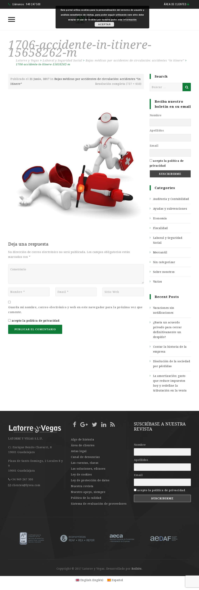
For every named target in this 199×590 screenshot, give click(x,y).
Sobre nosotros (164, 271)
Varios (157, 281)
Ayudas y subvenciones (170, 208)
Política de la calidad (86, 497)
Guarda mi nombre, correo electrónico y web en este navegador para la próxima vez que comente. (75, 310)
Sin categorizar (164, 262)
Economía (160, 218)
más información (127, 19)
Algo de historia (82, 439)
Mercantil (160, 252)
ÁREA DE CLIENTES (175, 4)
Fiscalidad (160, 228)
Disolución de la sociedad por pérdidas (171, 364)
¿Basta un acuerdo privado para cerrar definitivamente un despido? (167, 330)
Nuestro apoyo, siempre (88, 492)
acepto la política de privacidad (35, 320)
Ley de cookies (81, 474)
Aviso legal (79, 451)
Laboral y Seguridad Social (167, 240)
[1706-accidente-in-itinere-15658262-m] (76, 162)
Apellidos (157, 130)
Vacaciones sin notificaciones (163, 310)
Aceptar (104, 24)
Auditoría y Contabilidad (171, 198)
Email (154, 145)
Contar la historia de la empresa (170, 349)
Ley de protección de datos (90, 480)
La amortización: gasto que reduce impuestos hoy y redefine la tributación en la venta (170, 383)
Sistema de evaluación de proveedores (99, 503)
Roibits (137, 568)
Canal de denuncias (85, 457)
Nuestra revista (82, 486)
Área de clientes (82, 445)
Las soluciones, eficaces (88, 468)
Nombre (156, 115)
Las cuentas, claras (85, 462)
